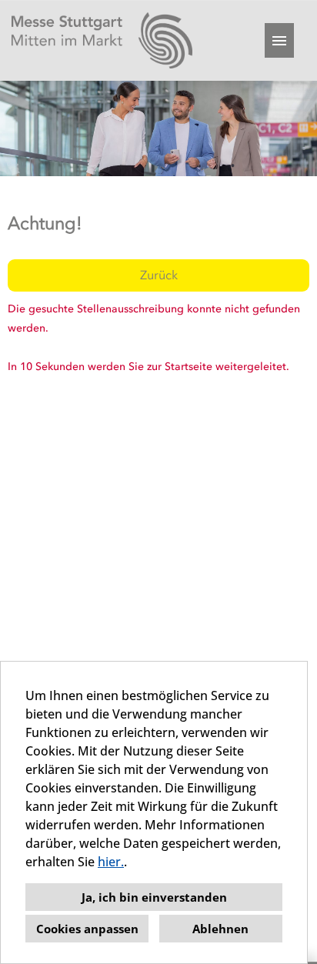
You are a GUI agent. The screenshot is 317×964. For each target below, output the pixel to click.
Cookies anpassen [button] (87, 928)
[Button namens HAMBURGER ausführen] (279, 40)
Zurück (159, 275)
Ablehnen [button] (220, 928)
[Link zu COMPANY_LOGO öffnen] (102, 40)
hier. (111, 861)
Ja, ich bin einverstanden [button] (154, 897)
